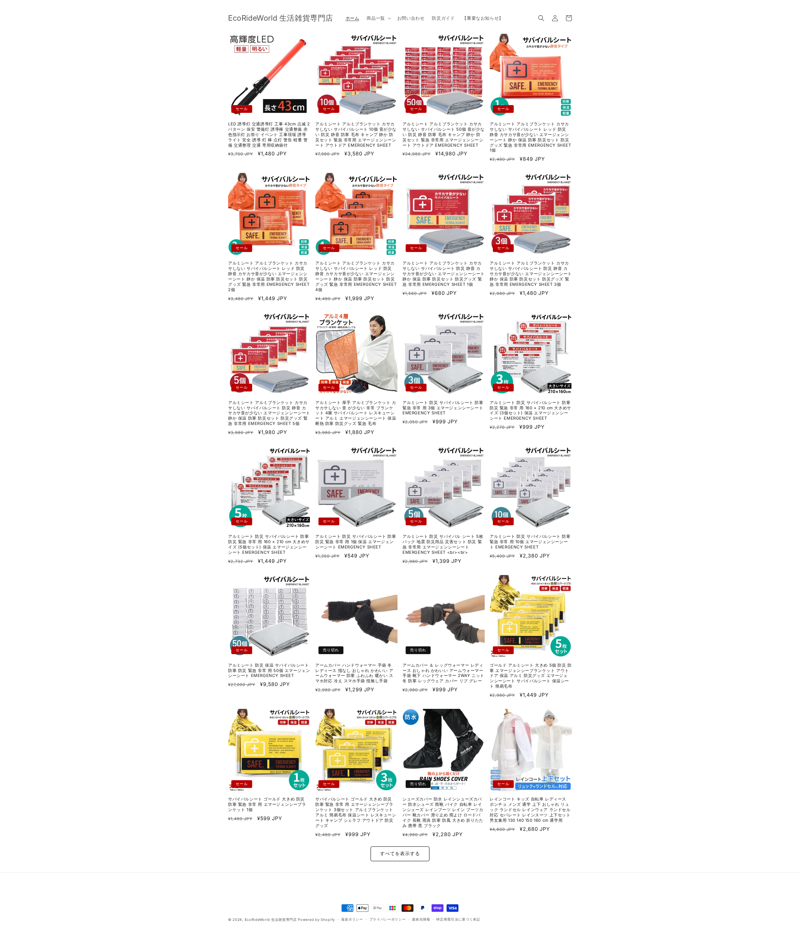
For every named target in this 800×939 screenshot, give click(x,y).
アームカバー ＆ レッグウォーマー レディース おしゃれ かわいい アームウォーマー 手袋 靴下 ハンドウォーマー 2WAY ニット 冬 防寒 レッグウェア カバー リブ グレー (443, 673)
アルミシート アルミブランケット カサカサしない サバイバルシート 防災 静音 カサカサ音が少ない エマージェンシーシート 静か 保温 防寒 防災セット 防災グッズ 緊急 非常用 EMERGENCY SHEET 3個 (531, 273)
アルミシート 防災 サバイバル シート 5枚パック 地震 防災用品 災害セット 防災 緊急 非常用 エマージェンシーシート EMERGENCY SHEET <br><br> (442, 544)
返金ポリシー (352, 919)
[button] (378, 18)
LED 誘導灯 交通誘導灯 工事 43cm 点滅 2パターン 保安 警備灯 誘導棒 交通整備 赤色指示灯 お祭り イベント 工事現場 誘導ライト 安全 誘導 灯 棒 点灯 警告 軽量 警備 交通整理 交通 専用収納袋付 (269, 134)
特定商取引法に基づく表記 (458, 919)
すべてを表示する (400, 853)
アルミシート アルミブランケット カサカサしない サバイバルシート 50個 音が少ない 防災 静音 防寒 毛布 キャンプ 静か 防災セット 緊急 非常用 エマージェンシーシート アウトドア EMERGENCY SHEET (443, 134)
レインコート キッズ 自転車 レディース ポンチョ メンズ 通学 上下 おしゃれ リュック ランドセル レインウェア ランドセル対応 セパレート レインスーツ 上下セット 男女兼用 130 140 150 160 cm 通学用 (530, 809)
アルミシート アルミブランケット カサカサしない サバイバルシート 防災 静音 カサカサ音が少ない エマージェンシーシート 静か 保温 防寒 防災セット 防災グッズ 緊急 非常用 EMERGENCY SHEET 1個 (443, 273)
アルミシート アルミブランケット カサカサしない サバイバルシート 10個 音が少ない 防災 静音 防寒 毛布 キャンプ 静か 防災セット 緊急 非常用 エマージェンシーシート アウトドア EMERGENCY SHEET (355, 134)
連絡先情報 (421, 919)
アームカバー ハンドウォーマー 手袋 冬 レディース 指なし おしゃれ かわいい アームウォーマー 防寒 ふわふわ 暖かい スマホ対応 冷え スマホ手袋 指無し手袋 (354, 673)
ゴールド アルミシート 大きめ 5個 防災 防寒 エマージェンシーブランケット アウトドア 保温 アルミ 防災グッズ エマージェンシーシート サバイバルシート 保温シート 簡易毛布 (531, 676)
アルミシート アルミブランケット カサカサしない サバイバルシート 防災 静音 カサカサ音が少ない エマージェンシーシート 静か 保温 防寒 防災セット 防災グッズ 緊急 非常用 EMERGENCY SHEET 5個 (269, 413)
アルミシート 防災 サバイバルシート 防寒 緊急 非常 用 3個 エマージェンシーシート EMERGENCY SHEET (442, 408)
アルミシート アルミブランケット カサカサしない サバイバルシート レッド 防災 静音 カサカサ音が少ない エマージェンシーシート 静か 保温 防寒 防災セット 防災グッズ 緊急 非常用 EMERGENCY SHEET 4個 (356, 276)
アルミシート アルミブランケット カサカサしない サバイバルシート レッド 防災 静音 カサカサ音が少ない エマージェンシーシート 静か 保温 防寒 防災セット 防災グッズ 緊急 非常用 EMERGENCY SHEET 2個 (269, 276)
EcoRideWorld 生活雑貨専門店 (271, 919)
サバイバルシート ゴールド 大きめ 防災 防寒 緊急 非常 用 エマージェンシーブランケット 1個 (267, 804)
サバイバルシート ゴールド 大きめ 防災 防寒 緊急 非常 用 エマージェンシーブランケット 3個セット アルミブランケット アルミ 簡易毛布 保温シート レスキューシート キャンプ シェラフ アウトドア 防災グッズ (355, 812)
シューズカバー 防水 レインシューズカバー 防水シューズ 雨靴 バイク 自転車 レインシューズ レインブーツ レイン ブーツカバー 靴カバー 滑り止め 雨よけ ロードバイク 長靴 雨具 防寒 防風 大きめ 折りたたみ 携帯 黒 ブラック (442, 812)
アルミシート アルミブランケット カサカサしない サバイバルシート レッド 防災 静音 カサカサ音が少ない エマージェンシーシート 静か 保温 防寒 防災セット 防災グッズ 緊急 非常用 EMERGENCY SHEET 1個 (530, 137)
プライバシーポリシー (387, 919)
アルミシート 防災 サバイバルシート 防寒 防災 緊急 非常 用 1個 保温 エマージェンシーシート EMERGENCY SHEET (355, 541)
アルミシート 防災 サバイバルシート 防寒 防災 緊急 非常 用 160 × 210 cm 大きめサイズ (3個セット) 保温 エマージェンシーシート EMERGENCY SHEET (530, 410)
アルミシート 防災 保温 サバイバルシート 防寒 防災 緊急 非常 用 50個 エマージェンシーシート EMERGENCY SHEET (269, 670)
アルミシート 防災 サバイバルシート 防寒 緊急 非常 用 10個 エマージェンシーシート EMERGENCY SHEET (530, 541)
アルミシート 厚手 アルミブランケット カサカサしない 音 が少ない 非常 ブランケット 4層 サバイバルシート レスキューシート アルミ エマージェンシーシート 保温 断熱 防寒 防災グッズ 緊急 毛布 (355, 413)
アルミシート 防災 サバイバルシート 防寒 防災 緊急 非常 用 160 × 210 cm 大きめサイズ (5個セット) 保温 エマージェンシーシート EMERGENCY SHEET (269, 544)
